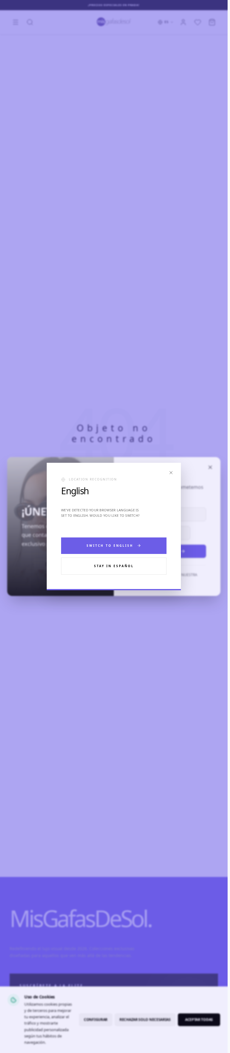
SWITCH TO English (110, 545)
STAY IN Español (114, 566)
